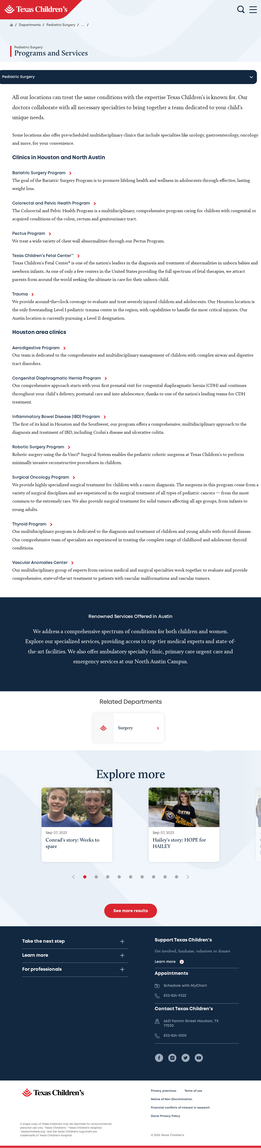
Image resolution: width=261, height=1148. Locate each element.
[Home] (11, 25)
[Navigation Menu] (253, 10)
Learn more (35, 955)
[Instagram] (172, 1058)
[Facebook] (159, 1058)
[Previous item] (75, 877)
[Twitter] (185, 1058)
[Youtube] (198, 1058)
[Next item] (186, 877)
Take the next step (43, 941)
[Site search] (241, 10)
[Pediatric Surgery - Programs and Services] (41, 9)
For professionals (42, 969)
